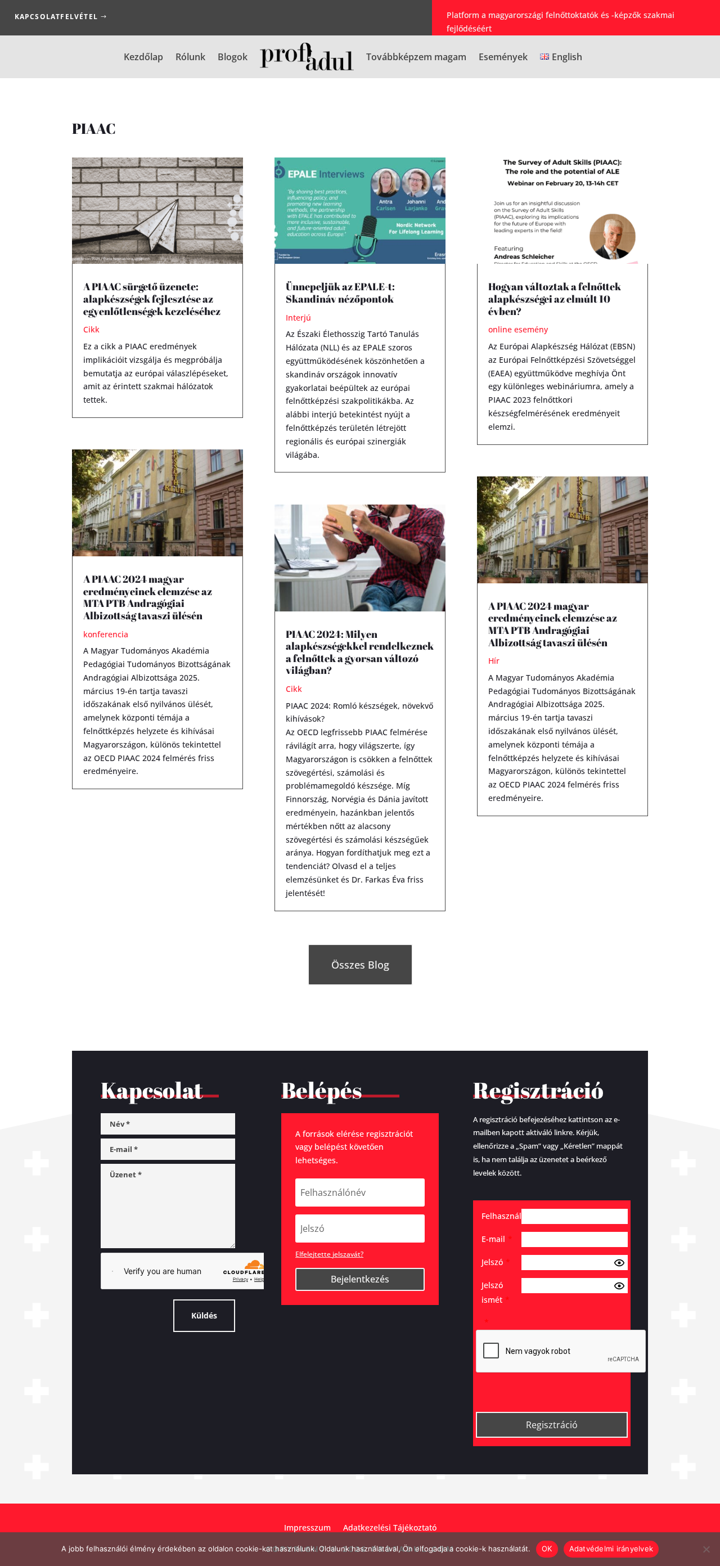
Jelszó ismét (496, 1292)
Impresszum (307, 1527)
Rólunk (190, 57)
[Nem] (706, 1549)
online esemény (518, 329)
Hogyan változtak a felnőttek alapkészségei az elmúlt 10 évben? (554, 298)
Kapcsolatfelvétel (56, 16)
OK (547, 1548)
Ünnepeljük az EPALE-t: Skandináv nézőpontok (340, 292)
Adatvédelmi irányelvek (611, 1548)
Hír (494, 660)
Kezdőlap (143, 57)
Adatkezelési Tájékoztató (389, 1527)
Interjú (298, 317)
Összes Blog (360, 964)
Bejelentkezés (360, 1279)
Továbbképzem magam (416, 57)
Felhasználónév (501, 1215)
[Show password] (619, 1263)
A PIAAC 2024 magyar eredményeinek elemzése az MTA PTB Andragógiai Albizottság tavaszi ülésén (147, 597)
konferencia (105, 634)
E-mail (497, 1239)
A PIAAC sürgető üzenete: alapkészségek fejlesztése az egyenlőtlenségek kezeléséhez (151, 298)
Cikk (91, 329)
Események (503, 57)
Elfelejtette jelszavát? (329, 1254)
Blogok (233, 57)
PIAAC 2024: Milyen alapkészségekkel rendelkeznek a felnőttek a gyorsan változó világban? (360, 652)
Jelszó (496, 1262)
